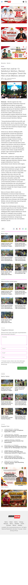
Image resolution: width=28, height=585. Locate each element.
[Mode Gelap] (23, 2)
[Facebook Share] (14, 229)
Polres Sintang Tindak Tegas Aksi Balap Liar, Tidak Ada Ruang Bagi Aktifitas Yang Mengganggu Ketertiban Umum (21, 259)
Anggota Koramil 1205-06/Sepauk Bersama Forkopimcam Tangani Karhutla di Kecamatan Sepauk (7, 245)
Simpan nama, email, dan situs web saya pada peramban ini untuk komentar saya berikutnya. (13, 362)
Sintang (21, 522)
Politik (22, 523)
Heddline (20, 525)
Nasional (6, 523)
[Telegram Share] (23, 229)
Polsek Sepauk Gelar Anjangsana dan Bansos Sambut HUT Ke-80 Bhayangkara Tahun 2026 (21, 245)
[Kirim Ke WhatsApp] (26, 229)
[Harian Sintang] (7, 1)
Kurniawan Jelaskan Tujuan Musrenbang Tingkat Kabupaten (14, 463)
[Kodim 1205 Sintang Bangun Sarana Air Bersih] (21, 383)
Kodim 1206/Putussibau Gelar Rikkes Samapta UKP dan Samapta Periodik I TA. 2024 (14, 457)
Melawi (14, 525)
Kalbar (11, 522)
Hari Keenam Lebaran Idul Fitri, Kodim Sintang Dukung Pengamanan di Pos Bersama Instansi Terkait (15, 436)
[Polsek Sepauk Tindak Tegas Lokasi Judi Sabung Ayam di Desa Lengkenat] (7, 267)
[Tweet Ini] (17, 229)
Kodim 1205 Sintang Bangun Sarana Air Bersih (20, 389)
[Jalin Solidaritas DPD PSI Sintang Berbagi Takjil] (21, 267)
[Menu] (2, 1)
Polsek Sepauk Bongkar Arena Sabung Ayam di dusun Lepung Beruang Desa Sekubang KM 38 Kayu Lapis (7, 259)
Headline (17, 523)
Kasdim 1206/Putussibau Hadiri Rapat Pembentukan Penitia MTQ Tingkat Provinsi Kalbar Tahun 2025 (15, 452)
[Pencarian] (26, 2)
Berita (2, 66)
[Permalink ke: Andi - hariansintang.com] (2, 79)
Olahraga (8, 525)
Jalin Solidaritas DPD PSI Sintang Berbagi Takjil (21, 272)
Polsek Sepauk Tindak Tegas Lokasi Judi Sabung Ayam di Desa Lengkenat (6, 273)
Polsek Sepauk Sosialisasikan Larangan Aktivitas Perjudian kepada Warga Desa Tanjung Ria (7, 417)
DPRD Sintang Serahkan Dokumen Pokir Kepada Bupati (13, 441)
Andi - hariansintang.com (10, 78)
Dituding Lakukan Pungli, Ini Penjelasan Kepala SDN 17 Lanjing (13, 431)
